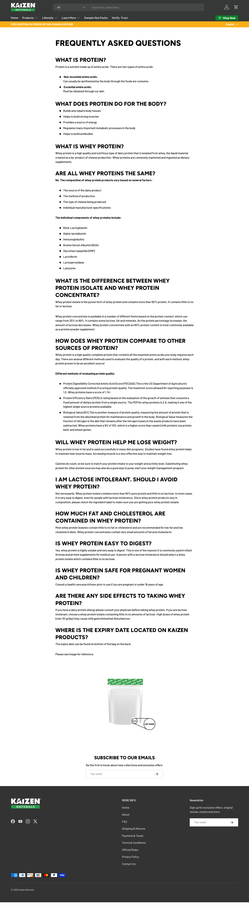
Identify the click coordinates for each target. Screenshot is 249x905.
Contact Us (129, 863)
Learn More (69, 17)
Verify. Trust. (120, 17)
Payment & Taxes (132, 835)
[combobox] (128, 7)
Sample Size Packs (96, 17)
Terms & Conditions (134, 842)
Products (28, 17)
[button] (236, 7)
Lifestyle (47, 17)
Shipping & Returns (133, 828)
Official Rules (130, 849)
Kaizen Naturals (26, 889)
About (125, 814)
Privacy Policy (130, 856)
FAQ (124, 821)
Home (14, 17)
